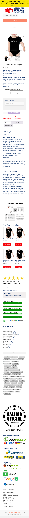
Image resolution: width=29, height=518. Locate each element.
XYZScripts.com (21, 517)
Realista (19, 387)
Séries (19, 118)
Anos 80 (14, 359)
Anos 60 (22, 357)
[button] (23, 36)
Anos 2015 (15, 363)
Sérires (17, 391)
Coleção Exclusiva (16, 372)
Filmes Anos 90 (20, 376)
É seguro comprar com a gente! (10, 495)
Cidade (17, 370)
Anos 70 (7, 359)
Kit (17, 380)
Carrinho (5, 494)
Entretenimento (16, 374)
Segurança (5, 503)
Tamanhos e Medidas (8, 506)
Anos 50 (15, 357)
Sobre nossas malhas (8, 505)
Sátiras (18, 389)
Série (6, 391)
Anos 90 (16, 118)
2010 (9, 357)
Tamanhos (7, 89)
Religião (7, 389)
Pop (6, 387)
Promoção (11, 387)
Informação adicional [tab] (17, 122)
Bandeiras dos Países (11, 368)
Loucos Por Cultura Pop (13, 512)
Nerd (20, 382)
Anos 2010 (8, 363)
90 (5, 357)
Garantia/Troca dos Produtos (10, 498)
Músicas (7, 382)
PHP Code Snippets (8, 517)
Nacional (14, 382)
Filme (6, 376)
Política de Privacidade (8, 500)
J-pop (19, 378)
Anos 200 (7, 361)
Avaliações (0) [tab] (8, 125)
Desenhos (7, 374)
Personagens (17, 385)
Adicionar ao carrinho (14, 112)
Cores (5, 92)
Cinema (7, 372)
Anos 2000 (15, 361)
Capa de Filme (9, 370)
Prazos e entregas (7, 501)
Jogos (6, 380)
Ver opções (7, 244)
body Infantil (18, 116)
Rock (12, 389)
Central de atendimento (8, 492)
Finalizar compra (7, 497)
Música (22, 380)
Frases (7, 378)
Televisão (7, 393)
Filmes (12, 376)
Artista (14, 365)
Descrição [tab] (7, 122)
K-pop (12, 380)
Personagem (8, 385)
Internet (13, 378)
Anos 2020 (7, 365)
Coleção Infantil (7, 118)
